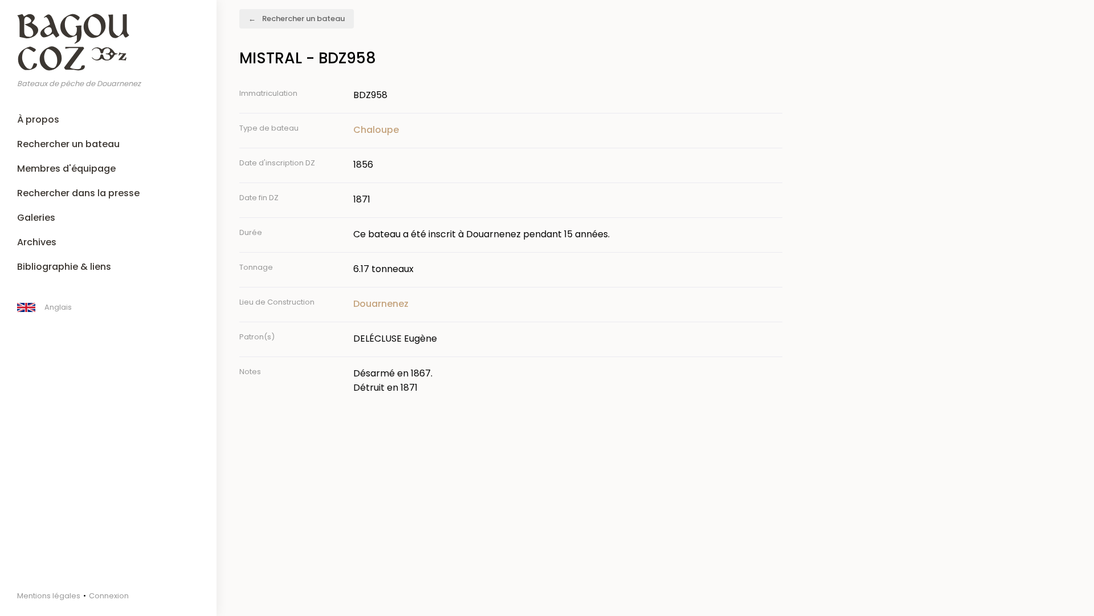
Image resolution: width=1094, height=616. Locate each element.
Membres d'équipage (66, 168)
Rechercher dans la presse (78, 193)
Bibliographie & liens (64, 266)
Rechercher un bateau (68, 144)
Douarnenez (381, 303)
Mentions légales (48, 596)
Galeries (36, 217)
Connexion (109, 596)
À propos (38, 119)
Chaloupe (376, 129)
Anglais (58, 307)
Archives (36, 242)
